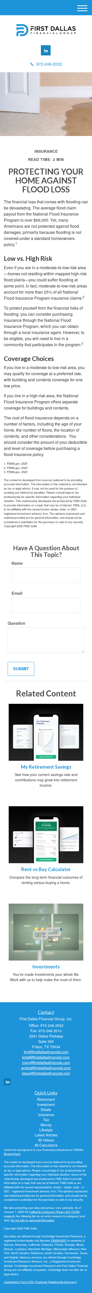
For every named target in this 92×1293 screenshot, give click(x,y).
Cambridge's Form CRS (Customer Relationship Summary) (40, 1282)
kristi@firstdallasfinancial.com (46, 1057)
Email (17, 593)
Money (46, 1124)
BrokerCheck (12, 1154)
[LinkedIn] (46, 50)
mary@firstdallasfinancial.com (46, 1062)
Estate (46, 1109)
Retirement (46, 1099)
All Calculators (45, 1145)
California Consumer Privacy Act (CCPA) (54, 1212)
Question (16, 623)
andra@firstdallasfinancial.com (46, 1067)
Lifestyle (46, 1129)
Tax (46, 1119)
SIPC (63, 1240)
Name (17, 563)
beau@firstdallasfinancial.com (46, 1073)
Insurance (46, 1114)
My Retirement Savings (46, 767)
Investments (46, 966)
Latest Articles (46, 1134)
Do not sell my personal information (32, 1220)
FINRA (54, 1240)
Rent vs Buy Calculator (46, 869)
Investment (46, 1104)
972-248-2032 (49, 64)
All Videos (46, 1140)
